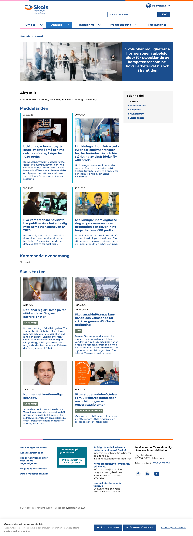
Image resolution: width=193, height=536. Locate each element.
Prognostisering (120, 24)
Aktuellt (56, 24)
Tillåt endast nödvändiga (140, 527)
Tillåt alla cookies (108, 527)
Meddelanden (34, 108)
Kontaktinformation (32, 452)
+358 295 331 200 (160, 463)
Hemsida (25, 36)
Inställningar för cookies (173, 527)
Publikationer (157, 24)
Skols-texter (32, 271)
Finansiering (86, 24)
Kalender (135, 109)
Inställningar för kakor (33, 447)
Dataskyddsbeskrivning (34, 473)
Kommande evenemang (45, 255)
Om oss (30, 24)
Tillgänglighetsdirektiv (33, 468)
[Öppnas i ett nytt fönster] (138, 474)
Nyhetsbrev (137, 113)
